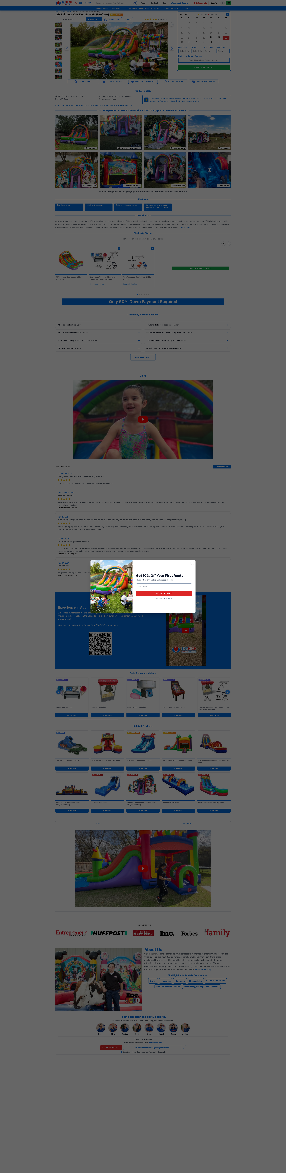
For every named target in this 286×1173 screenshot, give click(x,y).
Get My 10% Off (164, 593)
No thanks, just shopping (164, 598)
